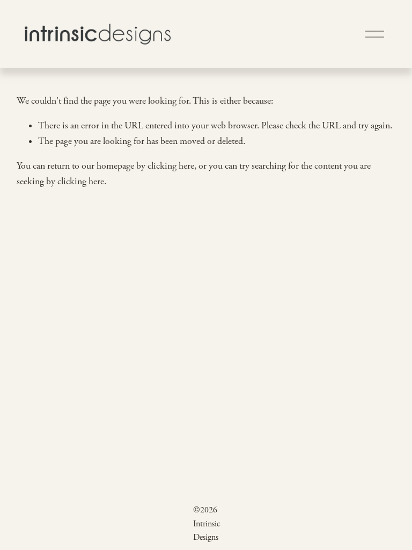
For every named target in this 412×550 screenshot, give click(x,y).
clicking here (171, 166)
